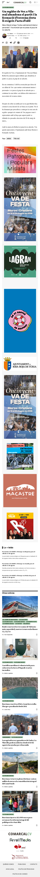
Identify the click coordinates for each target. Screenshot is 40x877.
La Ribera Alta (31, 621)
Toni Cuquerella (8, 634)
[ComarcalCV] (20, 2)
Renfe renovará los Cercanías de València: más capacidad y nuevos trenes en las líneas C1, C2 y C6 (20, 629)
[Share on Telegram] (10, 42)
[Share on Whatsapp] (6, 42)
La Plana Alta (7, 621)
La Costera (23, 619)
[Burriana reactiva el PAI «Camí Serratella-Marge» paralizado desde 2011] (20, 688)
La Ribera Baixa (8, 623)
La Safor (18, 623)
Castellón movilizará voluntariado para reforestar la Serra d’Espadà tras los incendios (18, 667)
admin (11, 33)
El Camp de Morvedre (10, 619)
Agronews (6, 737)
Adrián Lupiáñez (8, 673)
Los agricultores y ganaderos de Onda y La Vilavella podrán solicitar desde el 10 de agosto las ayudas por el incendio (19, 742)
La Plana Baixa (8, 7)
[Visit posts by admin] (4, 36)
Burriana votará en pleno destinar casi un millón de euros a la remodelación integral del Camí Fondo (19, 781)
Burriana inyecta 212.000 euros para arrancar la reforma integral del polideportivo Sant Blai (17, 819)
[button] (4, 2)
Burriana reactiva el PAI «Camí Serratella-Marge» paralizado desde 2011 (19, 705)
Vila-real (16, 138)
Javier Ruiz (7, 709)
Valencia (26, 623)
